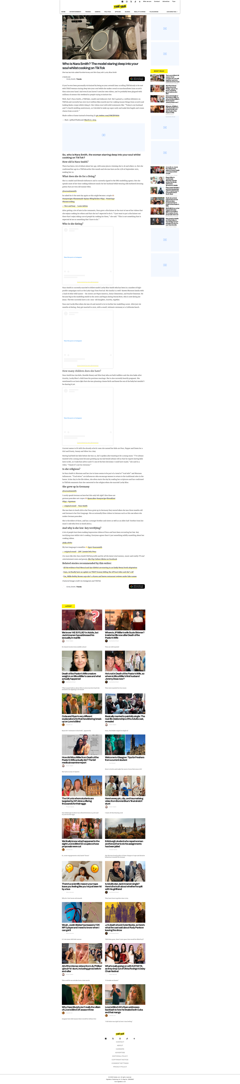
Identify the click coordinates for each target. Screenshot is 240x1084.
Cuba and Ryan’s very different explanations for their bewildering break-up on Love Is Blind (82, 719)
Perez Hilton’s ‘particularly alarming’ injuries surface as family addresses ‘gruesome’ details (172, 181)
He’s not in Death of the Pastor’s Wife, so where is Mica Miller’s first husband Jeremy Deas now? (124, 676)
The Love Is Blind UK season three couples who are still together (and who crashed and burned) (173, 79)
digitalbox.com (121, 1081)
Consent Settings (120, 1063)
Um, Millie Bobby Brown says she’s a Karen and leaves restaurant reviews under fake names (100, 576)
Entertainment (75, 11)
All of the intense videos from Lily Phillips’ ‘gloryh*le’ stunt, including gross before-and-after (82, 969)
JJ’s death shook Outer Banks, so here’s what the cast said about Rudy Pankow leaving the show (125, 927)
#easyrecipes (67, 199)
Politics (107, 11)
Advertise (166, 1)
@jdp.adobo (67, 543)
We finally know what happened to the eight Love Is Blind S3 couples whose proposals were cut (80, 844)
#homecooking (68, 202)
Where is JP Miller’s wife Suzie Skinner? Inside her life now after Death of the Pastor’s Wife (124, 635)
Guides (127, 11)
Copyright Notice (120, 1060)
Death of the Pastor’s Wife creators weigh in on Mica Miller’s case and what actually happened (81, 676)
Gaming (97, 11)
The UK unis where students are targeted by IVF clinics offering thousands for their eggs (78, 801)
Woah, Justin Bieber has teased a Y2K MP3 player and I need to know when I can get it (81, 927)
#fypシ (103, 199)
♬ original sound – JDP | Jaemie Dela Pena (79, 552)
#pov (90, 547)
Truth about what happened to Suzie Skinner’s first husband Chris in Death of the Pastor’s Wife (172, 202)
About (120, 1045)
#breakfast (110, 498)
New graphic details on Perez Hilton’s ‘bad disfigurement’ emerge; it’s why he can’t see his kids (172, 222)
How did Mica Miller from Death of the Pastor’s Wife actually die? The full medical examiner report (80, 760)
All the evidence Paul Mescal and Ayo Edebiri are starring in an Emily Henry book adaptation (100, 568)
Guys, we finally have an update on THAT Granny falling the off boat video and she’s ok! (98, 572)
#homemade (78, 199)
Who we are (147, 1)
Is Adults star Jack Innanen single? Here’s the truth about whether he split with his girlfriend (123, 886)
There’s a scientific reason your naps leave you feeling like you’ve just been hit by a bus (82, 886)
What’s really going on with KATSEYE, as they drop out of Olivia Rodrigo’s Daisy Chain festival (125, 969)
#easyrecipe (101, 498)
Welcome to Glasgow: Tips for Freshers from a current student (124, 758)
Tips (173, 1)
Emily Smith (71, 79)
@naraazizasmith (69, 191)
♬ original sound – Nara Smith (74, 506)
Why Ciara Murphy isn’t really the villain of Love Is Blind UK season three (81, 1008)
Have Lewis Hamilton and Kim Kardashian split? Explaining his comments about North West (172, 191)
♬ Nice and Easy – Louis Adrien (75, 206)
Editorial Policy (120, 1056)
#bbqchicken (94, 199)
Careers (120, 1049)
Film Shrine (154, 11)
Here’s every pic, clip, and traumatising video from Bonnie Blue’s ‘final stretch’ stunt (124, 801)
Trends (88, 11)
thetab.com (116, 1077)
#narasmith (97, 547)
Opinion (118, 11)
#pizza (86, 199)
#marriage (110, 199)
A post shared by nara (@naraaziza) (87, 282)
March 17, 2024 (90, 120)
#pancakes (91, 498)
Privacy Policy (120, 1067)
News (63, 11)
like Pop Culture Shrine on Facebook (102, 559)
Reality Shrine (140, 11)
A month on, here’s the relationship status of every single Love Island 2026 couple (172, 170)
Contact (157, 1)
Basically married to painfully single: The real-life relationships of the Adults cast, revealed (125, 719)
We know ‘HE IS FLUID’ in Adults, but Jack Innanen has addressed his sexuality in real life (80, 635)
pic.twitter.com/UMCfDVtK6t (107, 116)
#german (72, 501)
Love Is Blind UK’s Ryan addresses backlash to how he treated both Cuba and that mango (124, 1010)
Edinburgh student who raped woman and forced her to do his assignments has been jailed (124, 844)
